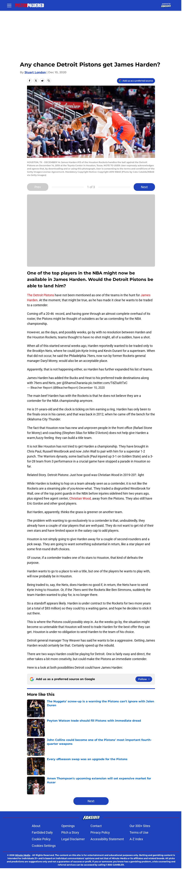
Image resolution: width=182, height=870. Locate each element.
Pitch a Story (70, 832)
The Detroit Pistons (40, 295)
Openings (68, 826)
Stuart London (35, 72)
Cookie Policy (41, 839)
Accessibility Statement (107, 839)
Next (144, 187)
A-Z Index (136, 839)
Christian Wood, (80, 498)
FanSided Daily (42, 832)
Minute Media (22, 855)
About (36, 826)
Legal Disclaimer (73, 839)
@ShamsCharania (75, 383)
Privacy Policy (100, 832)
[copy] (48, 80)
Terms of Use (139, 832)
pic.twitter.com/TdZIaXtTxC (107, 383)
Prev (37, 187)
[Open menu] (9, 5)
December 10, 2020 (92, 388)
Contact (96, 826)
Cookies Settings (44, 846)
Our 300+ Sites (140, 826)
